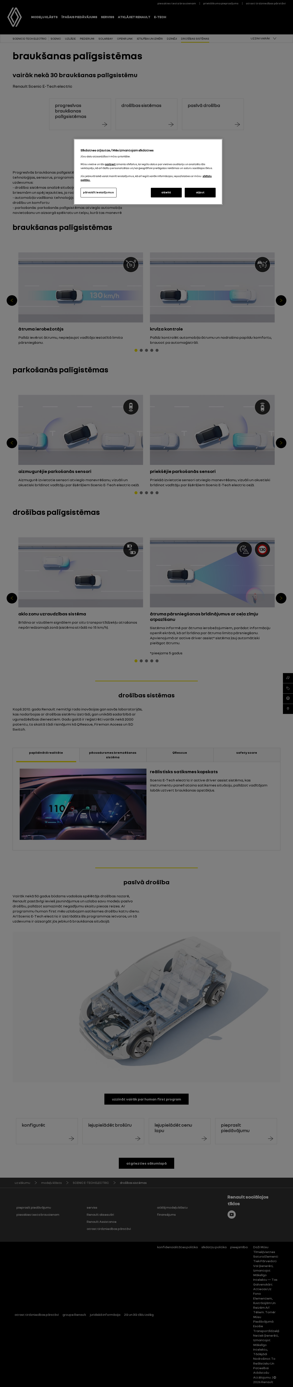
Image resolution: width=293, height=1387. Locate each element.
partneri (110, 164)
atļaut (200, 192)
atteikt (166, 192)
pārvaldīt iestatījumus (98, 192)
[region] (148, 172)
